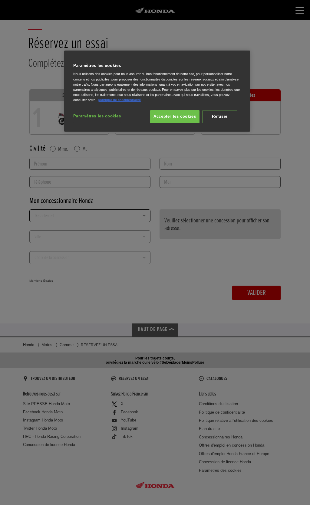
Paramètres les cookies (97, 116)
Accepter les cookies (174, 116)
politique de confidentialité (119, 100)
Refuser (219, 116)
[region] (157, 91)
